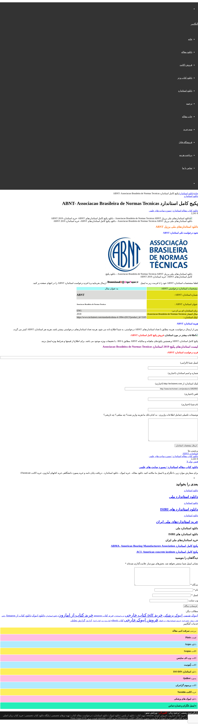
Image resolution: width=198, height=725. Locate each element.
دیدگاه (194, 585)
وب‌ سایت (193, 600)
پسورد (189, 678)
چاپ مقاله (187, 116)
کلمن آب (163, 713)
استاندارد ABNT (190, 453)
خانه (190, 39)
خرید (186, 692)
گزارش (89, 621)
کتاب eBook (117, 620)
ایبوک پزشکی (172, 615)
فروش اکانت (186, 65)
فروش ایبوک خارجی (141, 620)
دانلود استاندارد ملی (183, 497)
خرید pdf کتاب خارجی (144, 615)
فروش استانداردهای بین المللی (169, 621)
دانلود (190, 644)
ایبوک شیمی (190, 615)
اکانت (190, 651)
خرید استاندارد (119, 616)
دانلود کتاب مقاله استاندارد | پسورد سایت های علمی (173, 210)
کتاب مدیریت (106, 621)
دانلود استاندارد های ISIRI (179, 509)
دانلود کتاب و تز (185, 78)
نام (196, 590)
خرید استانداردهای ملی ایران (177, 522)
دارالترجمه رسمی (189, 713)
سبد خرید (187, 129)
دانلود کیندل (185, 621)
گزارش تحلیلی (77, 620)
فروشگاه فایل (185, 142)
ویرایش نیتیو (151, 713)
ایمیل (194, 595)
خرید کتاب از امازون (75, 615)
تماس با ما (187, 168)
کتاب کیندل (96, 621)
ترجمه (189, 103)
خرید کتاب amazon (104, 615)
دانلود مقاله (186, 52)
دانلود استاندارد (185, 91)
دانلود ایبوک (38, 615)
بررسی (184, 631)
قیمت (190, 637)
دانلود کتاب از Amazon (18, 615)
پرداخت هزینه (185, 155)
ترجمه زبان (174, 713)
